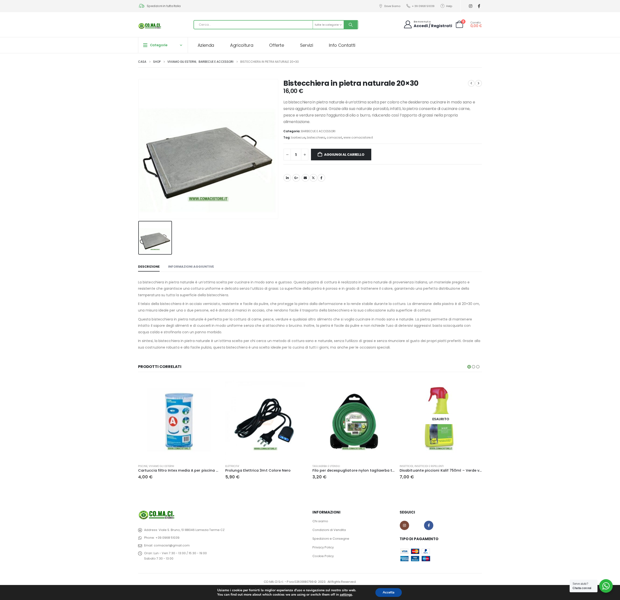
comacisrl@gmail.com (172, 545)
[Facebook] (479, 6)
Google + (296, 178)
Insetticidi (406, 466)
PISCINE (142, 466)
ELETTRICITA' (232, 466)
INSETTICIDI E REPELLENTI (429, 466)
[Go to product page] (179, 419)
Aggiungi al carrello (344, 154)
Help (449, 6)
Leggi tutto (474, 386)
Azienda (206, 45)
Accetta (389, 592)
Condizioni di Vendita (329, 530)
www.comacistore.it (358, 137)
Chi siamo (320, 521)
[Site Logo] (150, 26)
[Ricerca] (350, 25)
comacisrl (334, 137)
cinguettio (313, 178)
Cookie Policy (323, 556)
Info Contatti (342, 45)
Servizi (306, 45)
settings (346, 594)
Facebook (321, 178)
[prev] (471, 83)
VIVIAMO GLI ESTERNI (161, 466)
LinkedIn (287, 178)
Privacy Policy (323, 547)
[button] (469, 367)
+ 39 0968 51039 (423, 6)
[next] (478, 83)
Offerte (276, 45)
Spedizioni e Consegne (330, 538)
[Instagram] (470, 6)
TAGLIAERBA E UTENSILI (326, 466)
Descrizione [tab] (149, 266)
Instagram (404, 525)
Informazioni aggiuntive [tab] (191, 266)
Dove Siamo (392, 6)
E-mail (305, 178)
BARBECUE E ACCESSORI (318, 131)
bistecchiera (316, 137)
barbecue (298, 137)
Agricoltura (241, 45)
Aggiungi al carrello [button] (212, 386)
